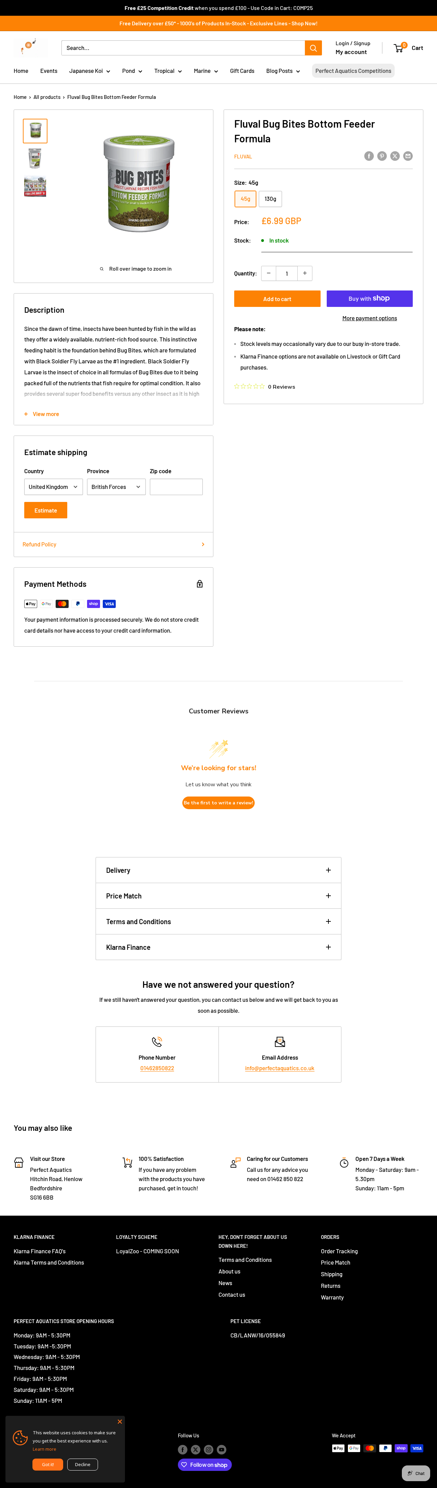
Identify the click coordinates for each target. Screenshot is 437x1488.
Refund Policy (39, 544)
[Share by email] (408, 155)
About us (229, 1271)
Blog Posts (279, 70)
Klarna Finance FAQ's (40, 1250)
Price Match (124, 896)
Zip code (160, 470)
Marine (202, 70)
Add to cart (277, 298)
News (225, 1282)
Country (34, 470)
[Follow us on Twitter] (195, 1449)
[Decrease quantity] (269, 273)
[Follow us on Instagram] (208, 1449)
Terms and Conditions (138, 921)
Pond (128, 70)
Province (98, 470)
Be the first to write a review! (218, 803)
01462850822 (157, 1067)
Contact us (231, 1294)
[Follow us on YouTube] (221, 1449)
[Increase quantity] (305, 273)
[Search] (313, 47)
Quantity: (245, 272)
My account (351, 51)
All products (46, 97)
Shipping (331, 1273)
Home (21, 70)
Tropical (164, 70)
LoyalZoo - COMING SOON (147, 1250)
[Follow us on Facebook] (182, 1449)
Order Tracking (339, 1250)
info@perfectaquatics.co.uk (279, 1067)
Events (48, 70)
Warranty (332, 1297)
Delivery (118, 870)
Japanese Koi (86, 70)
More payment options (369, 317)
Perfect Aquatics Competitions (353, 70)
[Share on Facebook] (369, 155)
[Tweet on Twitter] (395, 155)
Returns (330, 1285)
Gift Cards (242, 70)
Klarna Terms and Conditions (49, 1262)
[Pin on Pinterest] (382, 155)
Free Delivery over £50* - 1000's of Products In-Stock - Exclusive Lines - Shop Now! (218, 23)
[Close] (119, 1421)
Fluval (243, 156)
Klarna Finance (128, 947)
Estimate (45, 510)
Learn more (44, 1449)
